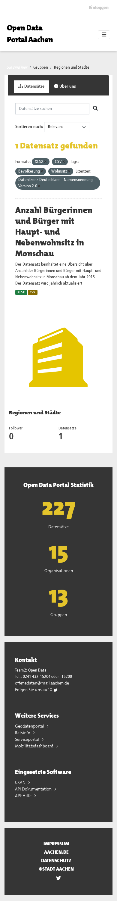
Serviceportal (27, 739)
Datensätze (33, 86)
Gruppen (40, 67)
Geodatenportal (30, 726)
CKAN (20, 782)
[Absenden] (95, 108)
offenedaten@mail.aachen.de (42, 683)
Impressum (56, 843)
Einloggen (99, 8)
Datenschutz (56, 860)
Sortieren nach (28, 127)
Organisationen (58, 570)
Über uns (67, 86)
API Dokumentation (33, 789)
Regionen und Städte (71, 67)
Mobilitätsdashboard (34, 746)
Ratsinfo (23, 732)
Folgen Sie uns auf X (34, 689)
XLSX (21, 292)
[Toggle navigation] (104, 34)
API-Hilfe (23, 795)
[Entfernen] (45, 162)
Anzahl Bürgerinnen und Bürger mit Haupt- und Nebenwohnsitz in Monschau (53, 232)
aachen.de (56, 852)
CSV (32, 292)
